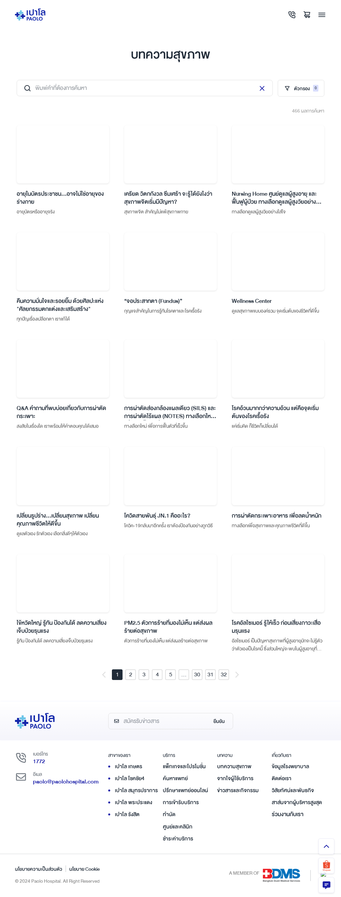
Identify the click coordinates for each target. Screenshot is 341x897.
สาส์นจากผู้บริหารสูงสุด (297, 802)
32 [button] (224, 674)
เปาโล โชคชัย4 (130, 778)
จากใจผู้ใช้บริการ (235, 778)
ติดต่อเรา (281, 778)
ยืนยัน (219, 721)
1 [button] (117, 674)
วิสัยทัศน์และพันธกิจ (293, 790)
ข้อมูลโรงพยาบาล (290, 766)
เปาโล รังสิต (127, 814)
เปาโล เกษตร (128, 766)
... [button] (183, 674)
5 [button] (170, 674)
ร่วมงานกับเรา (287, 814)
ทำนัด (169, 814)
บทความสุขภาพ (234, 766)
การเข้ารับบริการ (181, 802)
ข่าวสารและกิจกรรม (238, 790)
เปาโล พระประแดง (133, 802)
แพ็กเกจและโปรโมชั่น (184, 766)
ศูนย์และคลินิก (177, 826)
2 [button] (130, 674)
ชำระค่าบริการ (178, 838)
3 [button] (144, 674)
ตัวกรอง (305, 89)
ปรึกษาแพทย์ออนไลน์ (185, 790)
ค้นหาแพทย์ (175, 778)
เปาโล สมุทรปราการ (136, 790)
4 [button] (157, 674)
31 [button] (210, 674)
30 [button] (197, 674)
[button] (104, 674)
